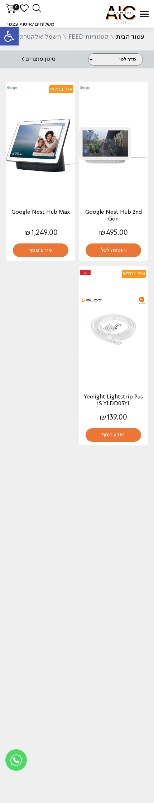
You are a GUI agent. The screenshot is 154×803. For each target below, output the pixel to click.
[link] (9, 36)
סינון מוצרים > (38, 59)
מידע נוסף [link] (40, 250)
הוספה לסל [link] (113, 250)
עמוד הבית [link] (130, 37)
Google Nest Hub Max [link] (40, 212)
